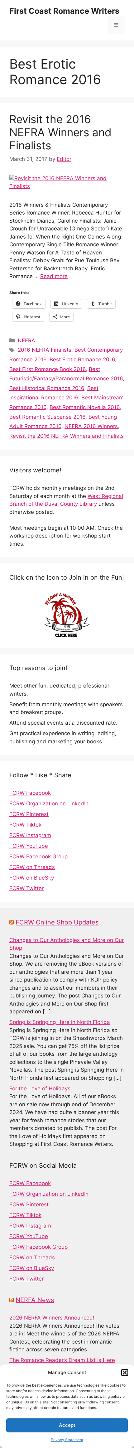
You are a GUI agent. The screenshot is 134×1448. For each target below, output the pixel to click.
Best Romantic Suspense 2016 (47, 417)
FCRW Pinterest (29, 814)
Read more (54, 276)
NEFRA (26, 340)
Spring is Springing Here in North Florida (59, 1022)
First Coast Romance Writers (64, 11)
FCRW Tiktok (25, 825)
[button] (125, 1372)
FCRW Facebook (30, 793)
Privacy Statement (67, 1439)
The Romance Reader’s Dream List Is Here (62, 1360)
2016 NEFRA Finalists (44, 350)
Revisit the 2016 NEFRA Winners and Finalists (60, 132)
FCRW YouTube (28, 846)
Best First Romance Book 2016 (47, 369)
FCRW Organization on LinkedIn (49, 803)
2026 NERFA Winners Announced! (51, 1318)
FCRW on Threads (32, 867)
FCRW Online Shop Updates (57, 922)
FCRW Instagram (30, 835)
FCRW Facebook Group (38, 856)
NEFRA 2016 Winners (91, 426)
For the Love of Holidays (39, 1088)
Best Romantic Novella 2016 (85, 407)
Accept (67, 1425)
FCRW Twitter (26, 888)
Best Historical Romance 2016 (46, 388)
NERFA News (35, 1300)
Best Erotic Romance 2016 (82, 359)
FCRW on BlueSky (31, 878)
